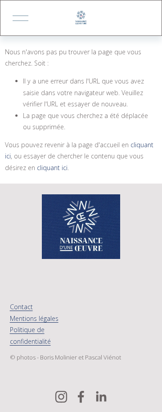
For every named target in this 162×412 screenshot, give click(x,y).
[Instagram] (61, 396)
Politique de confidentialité (30, 335)
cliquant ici (52, 167)
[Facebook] (81, 396)
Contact (21, 306)
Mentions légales (34, 318)
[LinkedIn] (100, 396)
